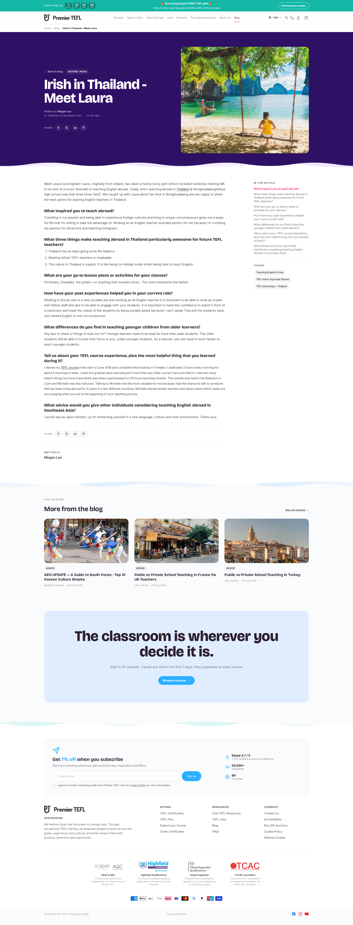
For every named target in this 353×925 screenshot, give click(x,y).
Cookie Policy (273, 831)
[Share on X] (66, 127)
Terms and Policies (176, 914)
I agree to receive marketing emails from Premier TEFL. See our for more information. (114, 785)
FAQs (215, 831)
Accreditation (273, 819)
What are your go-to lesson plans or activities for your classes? (276, 208)
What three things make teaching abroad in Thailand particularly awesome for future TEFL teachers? (280, 197)
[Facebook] (294, 914)
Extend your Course (173, 825)
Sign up (191, 776)
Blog (56, 28)
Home (47, 28)
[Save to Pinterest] (83, 127)
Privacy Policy (138, 785)
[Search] (286, 18)
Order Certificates (172, 831)
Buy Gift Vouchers (276, 825)
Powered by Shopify (78, 914)
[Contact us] (292, 18)
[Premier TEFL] (88, 809)
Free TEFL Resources (226, 813)
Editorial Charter (275, 837)
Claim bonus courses (293, 5)
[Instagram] (300, 914)
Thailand (182, 189)
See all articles (297, 510)
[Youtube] (306, 914)
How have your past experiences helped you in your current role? (279, 217)
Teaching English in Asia (269, 272)
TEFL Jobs (219, 819)
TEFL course (69, 367)
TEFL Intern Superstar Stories (272, 279)
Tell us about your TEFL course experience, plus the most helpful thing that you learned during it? (281, 237)
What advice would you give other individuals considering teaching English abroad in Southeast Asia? (278, 249)
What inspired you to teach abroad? (276, 188)
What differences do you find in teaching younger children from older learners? (279, 226)
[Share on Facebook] (58, 127)
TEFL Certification (172, 813)
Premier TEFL (60, 914)
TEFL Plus (166, 819)
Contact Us (271, 813)
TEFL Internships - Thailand (271, 286)
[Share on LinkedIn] (75, 127)
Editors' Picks (77, 71)
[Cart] (306, 18)
